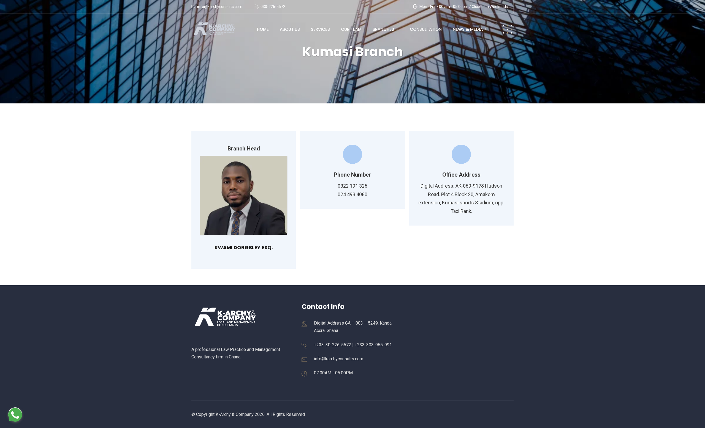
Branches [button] (383, 29)
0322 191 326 (352, 186)
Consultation (426, 29)
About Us (290, 29)
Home (263, 29)
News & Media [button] (468, 29)
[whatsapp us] (15, 414)
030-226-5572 (273, 6)
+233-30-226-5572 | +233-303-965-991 (353, 344)
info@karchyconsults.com (219, 6)
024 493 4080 (352, 194)
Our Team (351, 29)
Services (320, 29)
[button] (507, 29)
